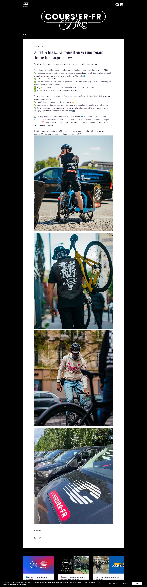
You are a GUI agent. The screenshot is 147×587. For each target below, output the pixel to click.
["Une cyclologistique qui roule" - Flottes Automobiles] (108, 565)
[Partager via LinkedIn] (35, 538)
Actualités (37, 530)
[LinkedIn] (117, 4)
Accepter (137, 583)
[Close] (144, 583)
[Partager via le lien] (40, 538)
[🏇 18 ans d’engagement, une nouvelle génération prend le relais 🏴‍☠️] (73, 565)
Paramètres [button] (113, 583)
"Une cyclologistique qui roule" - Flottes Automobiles (107, 578)
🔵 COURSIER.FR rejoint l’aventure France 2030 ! (37, 578)
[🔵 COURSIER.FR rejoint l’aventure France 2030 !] (38, 565)
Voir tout (121, 552)
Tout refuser (125, 583)
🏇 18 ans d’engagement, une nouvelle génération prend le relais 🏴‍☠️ (72, 578)
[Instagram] (121, 4)
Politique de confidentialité (17, 584)
